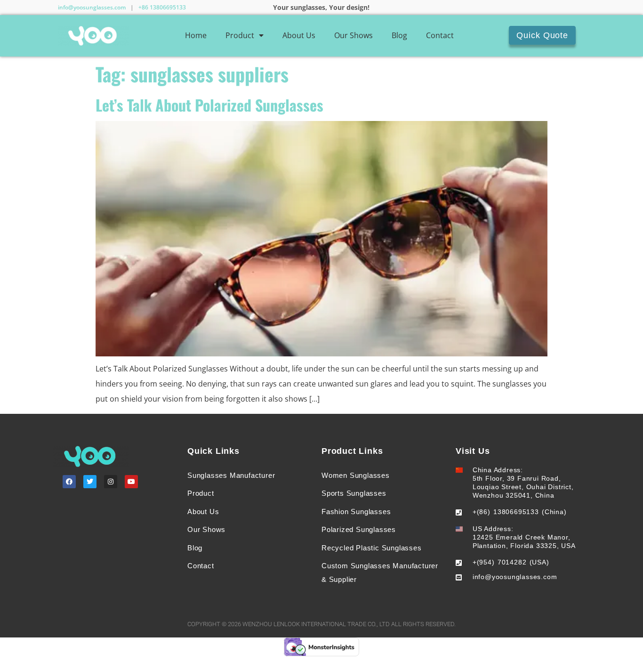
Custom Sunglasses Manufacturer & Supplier (380, 572)
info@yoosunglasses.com (92, 7)
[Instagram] (110, 481)
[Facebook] (69, 481)
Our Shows (353, 35)
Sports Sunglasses (354, 493)
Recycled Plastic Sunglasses (372, 548)
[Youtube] (131, 481)
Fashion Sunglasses (356, 512)
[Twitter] (89, 481)
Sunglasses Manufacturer (231, 475)
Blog (399, 35)
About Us (298, 35)
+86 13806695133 (162, 7)
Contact (440, 35)
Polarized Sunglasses (359, 529)
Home (196, 35)
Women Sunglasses (356, 475)
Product (239, 35)
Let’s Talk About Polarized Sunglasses (209, 105)
